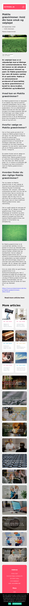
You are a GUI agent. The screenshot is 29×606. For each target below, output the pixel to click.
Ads (14, 592)
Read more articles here (14, 298)
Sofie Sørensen (9, 29)
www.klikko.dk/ (16, 583)
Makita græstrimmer (9, 31)
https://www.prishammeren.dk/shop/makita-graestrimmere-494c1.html (14, 290)
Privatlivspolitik (17, 603)
